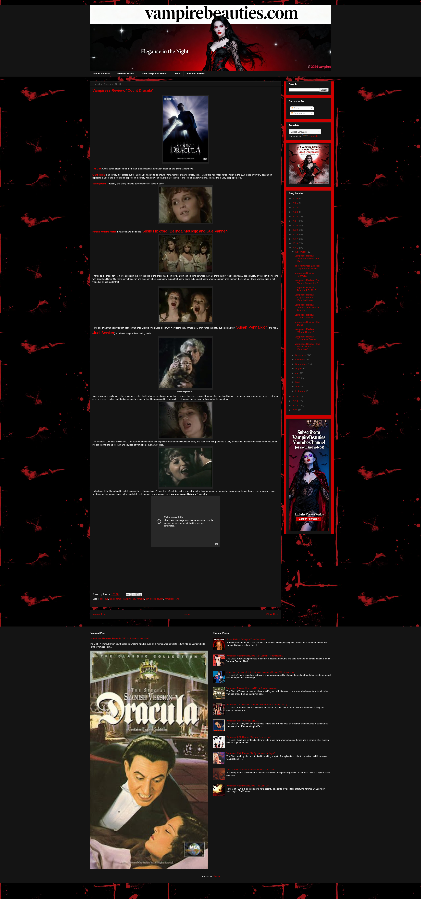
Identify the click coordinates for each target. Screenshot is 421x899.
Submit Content (196, 73)
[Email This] (127, 594)
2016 (295, 243)
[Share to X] (134, 594)
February (300, 391)
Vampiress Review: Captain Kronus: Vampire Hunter (304, 297)
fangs (112, 599)
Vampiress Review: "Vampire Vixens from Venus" (307, 258)
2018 (295, 234)
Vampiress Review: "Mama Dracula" (304, 330)
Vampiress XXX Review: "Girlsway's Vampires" (248, 737)
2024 (295, 207)
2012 (295, 405)
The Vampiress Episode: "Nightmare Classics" (307, 267)
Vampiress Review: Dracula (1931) (242, 720)
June (298, 377)
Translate (313, 136)
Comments (299, 113)
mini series (151, 599)
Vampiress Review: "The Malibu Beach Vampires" (307, 347)
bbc (101, 599)
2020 (295, 225)
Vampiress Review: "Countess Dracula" (306, 338)
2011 (295, 410)
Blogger (216, 876)
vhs (177, 599)
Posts (296, 108)
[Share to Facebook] (137, 594)
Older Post (272, 614)
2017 (295, 239)
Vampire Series (125, 73)
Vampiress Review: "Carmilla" (304, 274)
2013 (295, 401)
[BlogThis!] (130, 594)
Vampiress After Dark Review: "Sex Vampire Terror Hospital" (255, 656)
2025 (295, 203)
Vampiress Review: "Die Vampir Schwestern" (307, 281)
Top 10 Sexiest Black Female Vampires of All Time (250, 769)
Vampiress (169, 599)
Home (186, 614)
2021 (295, 221)
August (299, 368)
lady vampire (138, 599)
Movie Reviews (101, 73)
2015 (295, 248)
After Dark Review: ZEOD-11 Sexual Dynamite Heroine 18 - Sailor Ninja (260, 672)
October (299, 359)
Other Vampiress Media (154, 73)
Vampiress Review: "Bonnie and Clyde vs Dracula (307, 307)
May (297, 382)
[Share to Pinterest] (140, 594)
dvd (106, 599)
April (298, 386)
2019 (295, 230)
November (301, 355)
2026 (295, 198)
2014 (295, 396)
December (301, 251)
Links (177, 73)
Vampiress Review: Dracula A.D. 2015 (305, 289)
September (301, 364)
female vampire (123, 599)
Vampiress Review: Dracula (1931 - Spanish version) (119, 638)
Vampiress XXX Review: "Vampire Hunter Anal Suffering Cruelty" (257, 704)
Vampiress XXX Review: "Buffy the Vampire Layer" (250, 753)
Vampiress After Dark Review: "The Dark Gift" (248, 785)
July (297, 373)
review (160, 599)
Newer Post (99, 614)
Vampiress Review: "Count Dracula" (304, 316)
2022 (295, 216)
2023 (295, 212)
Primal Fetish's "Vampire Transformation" (246, 639)
